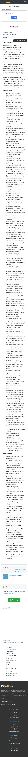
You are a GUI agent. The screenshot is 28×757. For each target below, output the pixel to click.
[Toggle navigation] (25, 2)
